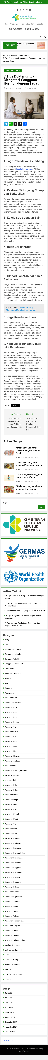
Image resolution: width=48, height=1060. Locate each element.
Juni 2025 (8, 998)
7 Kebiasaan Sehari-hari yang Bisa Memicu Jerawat (25, 611)
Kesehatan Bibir (11, 707)
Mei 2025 (8, 1003)
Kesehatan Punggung (13, 882)
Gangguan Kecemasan (13, 649)
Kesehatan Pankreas (13, 843)
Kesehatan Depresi (12, 722)
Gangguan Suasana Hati (14, 664)
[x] (23, 10)
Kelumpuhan (9, 693)
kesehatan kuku (11, 780)
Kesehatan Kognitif (12, 775)
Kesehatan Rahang (12, 887)
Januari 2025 (10, 1017)
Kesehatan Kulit (11, 785)
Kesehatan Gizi (10, 737)
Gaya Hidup (9, 669)
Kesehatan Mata (11, 809)
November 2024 (11, 1027)
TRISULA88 (8, 1040)
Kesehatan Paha (11, 834)
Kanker (7, 683)
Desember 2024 (11, 1022)
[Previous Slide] (41, 2)
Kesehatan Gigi (10, 727)
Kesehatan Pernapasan (13, 863)
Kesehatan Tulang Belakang (15, 940)
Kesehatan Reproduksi (13, 897)
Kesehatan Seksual (12, 902)
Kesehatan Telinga (12, 916)
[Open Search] (41, 37)
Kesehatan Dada (11, 712)
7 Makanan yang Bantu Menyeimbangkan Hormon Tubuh (28, 451)
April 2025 (9, 1007)
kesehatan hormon (24, 169)
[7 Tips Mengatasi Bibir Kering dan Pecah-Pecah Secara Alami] (39, 46)
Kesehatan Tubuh (11, 931)
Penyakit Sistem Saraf (13, 974)
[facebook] (17, 10)
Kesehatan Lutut (11, 804)
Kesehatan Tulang (12, 935)
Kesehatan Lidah (11, 795)
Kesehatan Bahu (11, 698)
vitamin (7, 979)
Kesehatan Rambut (12, 892)
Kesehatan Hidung (12, 751)
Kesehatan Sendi (11, 906)
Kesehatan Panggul (12, 838)
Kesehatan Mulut (11, 819)
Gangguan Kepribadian (13, 654)
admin (8, 88)
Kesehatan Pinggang (13, 868)
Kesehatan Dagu (11, 717)
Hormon (15, 405)
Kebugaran (9, 688)
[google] (26, 10)
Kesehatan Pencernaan (13, 858)
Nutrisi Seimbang (11, 960)
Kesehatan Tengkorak (13, 926)
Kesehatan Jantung (12, 761)
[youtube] (30, 10)
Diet (6, 644)
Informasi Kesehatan (13, 674)
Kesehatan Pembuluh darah (15, 853)
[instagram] (20, 10)
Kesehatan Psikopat (12, 877)
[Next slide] (45, 2)
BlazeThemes (24, 1051)
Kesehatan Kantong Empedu (16, 770)
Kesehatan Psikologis (13, 872)
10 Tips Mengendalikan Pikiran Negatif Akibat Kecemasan (22, 2)
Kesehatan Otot (11, 829)
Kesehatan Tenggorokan (14, 921)
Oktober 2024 (10, 1032)
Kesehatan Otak (11, 824)
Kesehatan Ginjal (11, 732)
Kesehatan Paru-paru (13, 848)
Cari (5, 503)
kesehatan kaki (11, 766)
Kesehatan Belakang (13, 703)
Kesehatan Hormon (13, 71)
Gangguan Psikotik (12, 659)
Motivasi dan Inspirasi (13, 950)
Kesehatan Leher (11, 790)
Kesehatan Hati (11, 746)
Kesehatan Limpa (11, 800)
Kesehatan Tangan (12, 911)
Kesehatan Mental (12, 814)
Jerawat (8, 678)
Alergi (7, 640)
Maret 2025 (9, 1012)
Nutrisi (7, 955)
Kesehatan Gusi (11, 741)
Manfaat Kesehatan (12, 945)
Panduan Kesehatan (12, 965)
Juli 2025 (8, 993)
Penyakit (8, 969)
